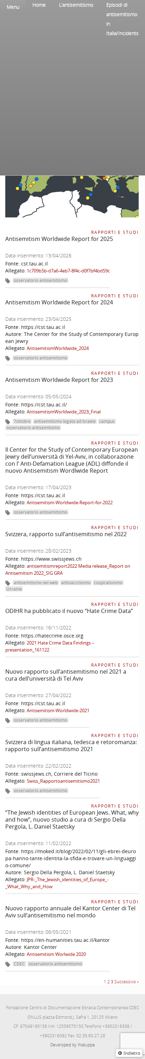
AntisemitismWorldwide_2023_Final (64, 412)
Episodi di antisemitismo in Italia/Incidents (122, 18)
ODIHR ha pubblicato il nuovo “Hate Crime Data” (69, 611)
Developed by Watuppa (72, 1045)
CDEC (19, 963)
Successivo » (126, 982)
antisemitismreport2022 (52, 566)
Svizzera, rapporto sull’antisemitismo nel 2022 (66, 534)
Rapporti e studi (115, 232)
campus (107, 421)
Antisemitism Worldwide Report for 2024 (59, 302)
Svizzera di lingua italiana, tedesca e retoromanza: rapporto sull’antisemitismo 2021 (71, 745)
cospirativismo (108, 582)
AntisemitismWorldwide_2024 (58, 348)
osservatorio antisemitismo (40, 280)
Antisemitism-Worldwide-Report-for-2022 (70, 502)
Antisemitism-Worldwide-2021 (58, 710)
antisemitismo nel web (36, 582)
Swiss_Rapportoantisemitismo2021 (63, 781)
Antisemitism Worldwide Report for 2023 (59, 380)
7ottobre (22, 421)
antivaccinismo (75, 582)
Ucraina (14, 589)
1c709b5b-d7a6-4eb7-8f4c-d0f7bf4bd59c (68, 271)
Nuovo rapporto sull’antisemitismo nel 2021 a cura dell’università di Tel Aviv (65, 675)
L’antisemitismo (76, 4)
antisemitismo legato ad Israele (65, 421)
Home (39, 4)
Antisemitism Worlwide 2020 (56, 954)
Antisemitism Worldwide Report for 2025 (59, 239)
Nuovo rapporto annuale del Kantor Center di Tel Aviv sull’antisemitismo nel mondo (70, 911)
